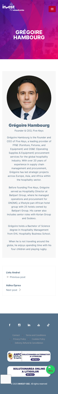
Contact (16, 335)
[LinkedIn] (29, 325)
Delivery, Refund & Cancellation (29, 343)
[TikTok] (48, 325)
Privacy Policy (19, 339)
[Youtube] (39, 325)
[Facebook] (10, 325)
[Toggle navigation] (52, 9)
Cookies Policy (38, 339)
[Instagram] (19, 325)
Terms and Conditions (36, 335)
